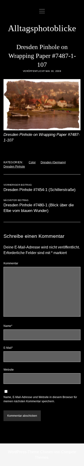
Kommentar (11, 263)
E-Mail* (8, 347)
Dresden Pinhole (14, 166)
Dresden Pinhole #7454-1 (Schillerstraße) (40, 190)
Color (32, 162)
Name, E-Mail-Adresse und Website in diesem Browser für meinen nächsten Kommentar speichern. (40, 399)
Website (9, 369)
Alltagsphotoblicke (42, 28)
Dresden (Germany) (53, 162)
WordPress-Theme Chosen (30, 452)
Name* (8, 326)
